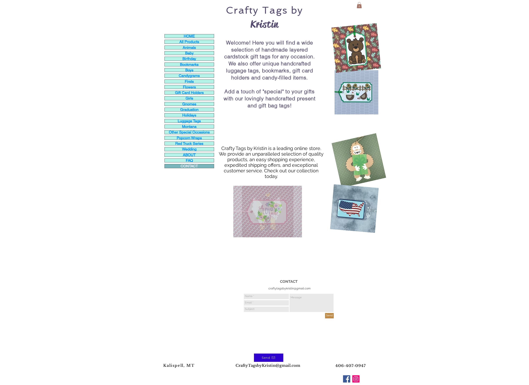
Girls (189, 98)
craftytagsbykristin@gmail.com (289, 288)
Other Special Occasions (189, 132)
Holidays (189, 115)
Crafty (242, 10)
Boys (189, 70)
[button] (359, 5)
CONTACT (189, 166)
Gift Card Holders (189, 92)
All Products (189, 41)
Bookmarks (189, 64)
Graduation (189, 109)
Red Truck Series (189, 143)
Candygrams (189, 75)
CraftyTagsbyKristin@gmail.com (268, 365)
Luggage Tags (189, 121)
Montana (189, 126)
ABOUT (189, 155)
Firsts (189, 81)
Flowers (189, 87)
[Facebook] (346, 379)
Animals (189, 47)
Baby (189, 53)
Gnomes (189, 104)
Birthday (189, 58)
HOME (189, 36)
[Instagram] (356, 379)
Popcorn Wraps (189, 138)
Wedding (189, 149)
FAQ (189, 160)
